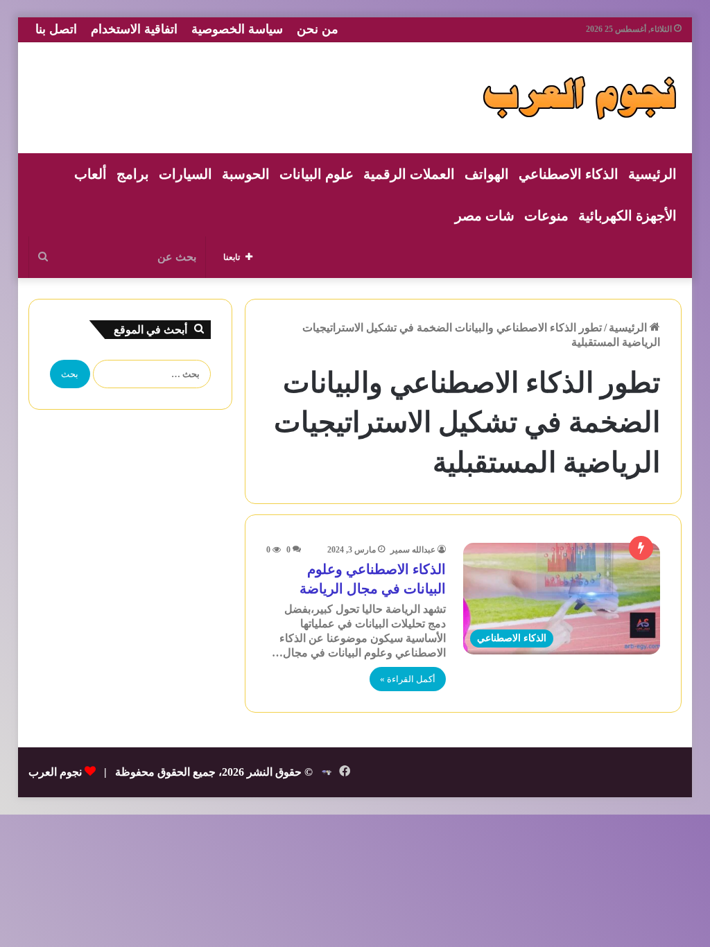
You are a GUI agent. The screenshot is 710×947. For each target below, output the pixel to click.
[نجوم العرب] (580, 97)
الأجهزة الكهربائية (627, 215)
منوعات (546, 215)
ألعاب (90, 174)
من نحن (317, 29)
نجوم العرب (55, 772)
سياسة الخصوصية (237, 29)
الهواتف (487, 174)
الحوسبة (246, 174)
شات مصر (484, 215)
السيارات (185, 174)
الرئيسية (652, 174)
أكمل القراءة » (407, 679)
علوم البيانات (316, 174)
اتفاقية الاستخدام (134, 29)
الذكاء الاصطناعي (568, 174)
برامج (132, 174)
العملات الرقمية (409, 174)
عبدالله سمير (412, 550)
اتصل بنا (56, 29)
